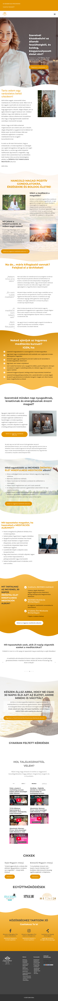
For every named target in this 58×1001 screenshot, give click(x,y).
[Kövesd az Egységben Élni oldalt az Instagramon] (29, 931)
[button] (55, 14)
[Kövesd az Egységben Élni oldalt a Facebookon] (10, 931)
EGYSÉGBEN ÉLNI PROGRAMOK (11, 3)
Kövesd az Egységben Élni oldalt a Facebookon (10, 935)
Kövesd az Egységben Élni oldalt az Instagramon (29, 935)
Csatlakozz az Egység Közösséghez (47, 935)
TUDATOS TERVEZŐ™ (9, 7)
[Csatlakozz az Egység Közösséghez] (47, 931)
